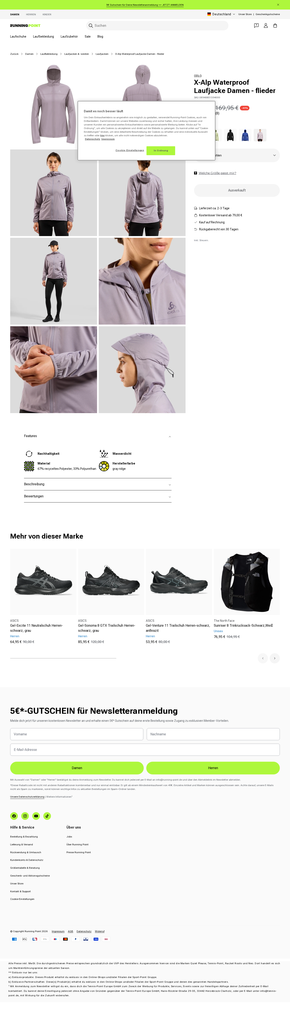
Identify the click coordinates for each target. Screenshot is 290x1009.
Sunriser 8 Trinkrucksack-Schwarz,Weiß (243, 625)
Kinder (47, 14)
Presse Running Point (78, 852)
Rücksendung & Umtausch (25, 852)
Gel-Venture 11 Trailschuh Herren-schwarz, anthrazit (178, 628)
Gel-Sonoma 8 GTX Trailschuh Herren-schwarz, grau (106, 628)
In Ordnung (161, 150)
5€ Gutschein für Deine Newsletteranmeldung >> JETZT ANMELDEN (145, 4)
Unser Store (245, 14)
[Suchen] (91, 25)
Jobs (69, 836)
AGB (70, 931)
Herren (31, 14)
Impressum (58, 931)
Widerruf (99, 931)
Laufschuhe (18, 36)
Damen (14, 14)
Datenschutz (84, 931)
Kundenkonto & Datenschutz (26, 859)
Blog (100, 36)
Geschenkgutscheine (268, 14)
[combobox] (157, 25)
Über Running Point (77, 844)
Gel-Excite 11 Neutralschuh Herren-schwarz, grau (36, 628)
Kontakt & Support (20, 891)
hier (102, 135)
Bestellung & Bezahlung (24, 836)
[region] (146, 130)
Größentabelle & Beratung (25, 867)
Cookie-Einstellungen (22, 899)
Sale (88, 36)
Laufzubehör (69, 36)
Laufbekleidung (43, 36)
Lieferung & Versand (21, 844)
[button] (263, 658)
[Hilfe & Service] (256, 25)
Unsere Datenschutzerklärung (27, 796)
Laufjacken (102, 53)
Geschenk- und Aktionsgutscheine (30, 875)
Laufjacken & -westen (76, 53)
